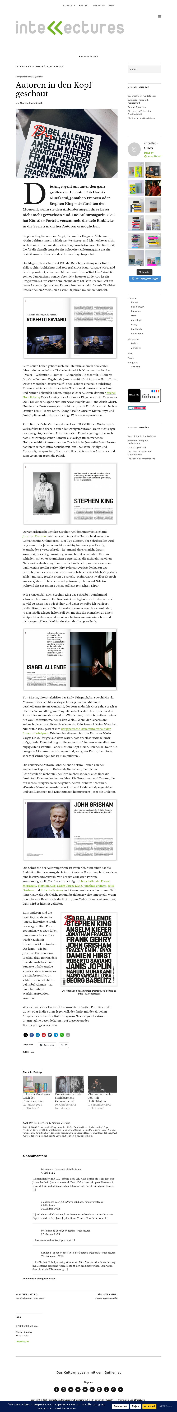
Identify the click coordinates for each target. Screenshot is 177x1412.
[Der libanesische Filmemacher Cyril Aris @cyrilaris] (153, 188)
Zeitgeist (136, 347)
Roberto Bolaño (38, 1135)
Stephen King (47, 885)
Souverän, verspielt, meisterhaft (138, 101)
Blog (111, 5)
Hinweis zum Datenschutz (73, 1400)
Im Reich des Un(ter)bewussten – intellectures (65, 1230)
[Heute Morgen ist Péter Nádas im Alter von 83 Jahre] (153, 170)
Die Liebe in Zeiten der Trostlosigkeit (139, 112)
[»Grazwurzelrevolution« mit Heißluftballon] (102, 1084)
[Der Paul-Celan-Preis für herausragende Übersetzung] (136, 258)
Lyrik (133, 315)
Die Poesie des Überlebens (141, 118)
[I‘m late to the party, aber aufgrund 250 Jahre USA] (136, 223)
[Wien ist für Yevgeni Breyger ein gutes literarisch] (136, 188)
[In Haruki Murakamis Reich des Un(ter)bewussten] (37, 1084)
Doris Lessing (95, 1127)
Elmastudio (139, 1400)
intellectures (54, 1400)
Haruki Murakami (91, 1130)
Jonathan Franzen (34, 536)
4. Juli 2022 (48, 1172)
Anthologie (136, 320)
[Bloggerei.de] (137, 408)
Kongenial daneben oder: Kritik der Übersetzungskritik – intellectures (78, 1252)
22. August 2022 (50, 1208)
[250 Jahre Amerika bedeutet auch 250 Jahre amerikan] (136, 205)
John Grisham (43, 1133)
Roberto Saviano (52, 890)
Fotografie (133, 362)
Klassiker (136, 311)
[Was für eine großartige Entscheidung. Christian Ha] (136, 170)
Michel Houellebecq (101, 1133)
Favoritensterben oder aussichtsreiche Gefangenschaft (69, 1098)
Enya (106, 1127)
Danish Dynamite (137, 107)
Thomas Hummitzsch (31, 103)
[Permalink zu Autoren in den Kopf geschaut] (67, 177)
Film (130, 353)
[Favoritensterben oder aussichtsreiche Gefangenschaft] (69, 1084)
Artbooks (135, 366)
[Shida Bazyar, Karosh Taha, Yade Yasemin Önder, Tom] (136, 241)
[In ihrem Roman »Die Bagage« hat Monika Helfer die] (153, 258)
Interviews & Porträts (32, 66)
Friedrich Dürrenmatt (34, 1130)
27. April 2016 (37, 77)
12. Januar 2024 (50, 1234)
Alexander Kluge (48, 1127)
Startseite (69, 5)
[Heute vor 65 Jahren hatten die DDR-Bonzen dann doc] (153, 223)
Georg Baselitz (53, 1130)
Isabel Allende (90, 881)
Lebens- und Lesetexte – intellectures (61, 1169)
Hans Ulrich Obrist (71, 1130)
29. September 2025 (52, 1256)
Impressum (99, 5)
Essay (134, 324)
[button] (26, 1035)
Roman (134, 302)
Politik (134, 343)
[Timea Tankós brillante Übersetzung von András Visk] (153, 205)
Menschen (133, 339)
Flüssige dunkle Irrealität (106, 1296)
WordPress (111, 1400)
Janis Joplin (29, 1133)
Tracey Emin (86, 1135)
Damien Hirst (80, 1127)
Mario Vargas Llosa (69, 885)
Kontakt (83, 5)
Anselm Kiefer (65, 1127)
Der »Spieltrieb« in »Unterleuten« (30, 1296)
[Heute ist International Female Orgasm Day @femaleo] (153, 241)
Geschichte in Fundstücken (142, 96)
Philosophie (137, 333)
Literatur (57, 66)
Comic (131, 358)
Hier (87, 993)
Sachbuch (136, 329)
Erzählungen (137, 306)
